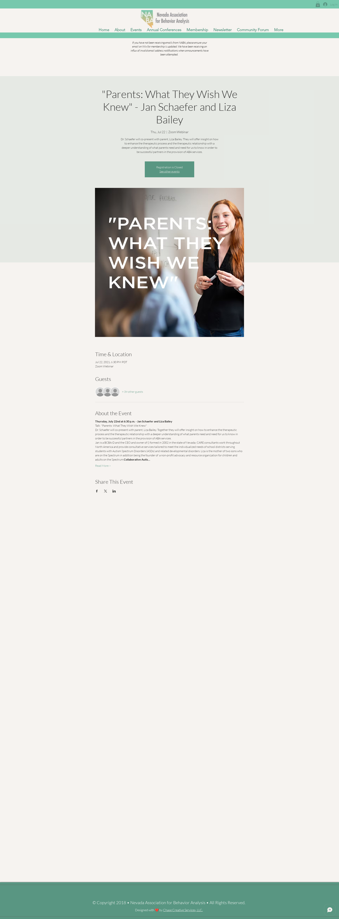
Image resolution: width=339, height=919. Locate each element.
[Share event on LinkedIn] (114, 491)
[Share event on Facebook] (97, 491)
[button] (318, 4)
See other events (169, 171)
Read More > (103, 465)
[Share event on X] (105, 491)
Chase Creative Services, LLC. (183, 910)
